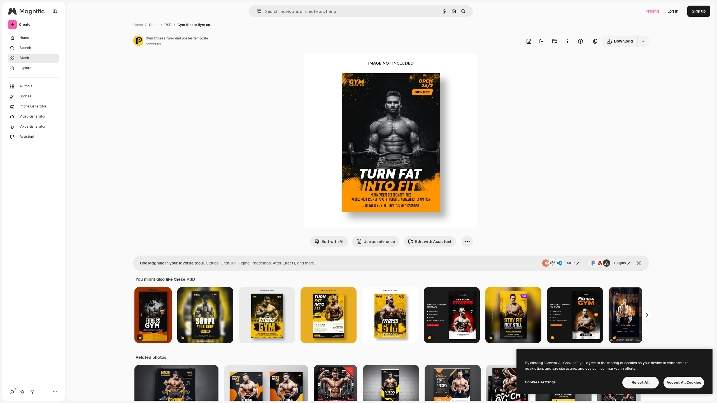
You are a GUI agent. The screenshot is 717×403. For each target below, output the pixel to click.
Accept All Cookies (684, 382)
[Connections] (12, 391)
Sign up (699, 11)
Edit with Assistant (433, 241)
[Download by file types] (643, 41)
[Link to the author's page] (138, 41)
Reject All (641, 382)
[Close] (638, 263)
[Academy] (22, 391)
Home (138, 25)
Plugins (620, 263)
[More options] (567, 41)
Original (339, 63)
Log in (672, 11)
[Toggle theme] (32, 391)
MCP (571, 263)
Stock (154, 25)
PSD (168, 25)
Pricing (652, 11)
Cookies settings (540, 382)
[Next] (647, 315)
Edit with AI (332, 241)
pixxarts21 (153, 44)
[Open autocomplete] (256, 11)
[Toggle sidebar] (54, 11)
